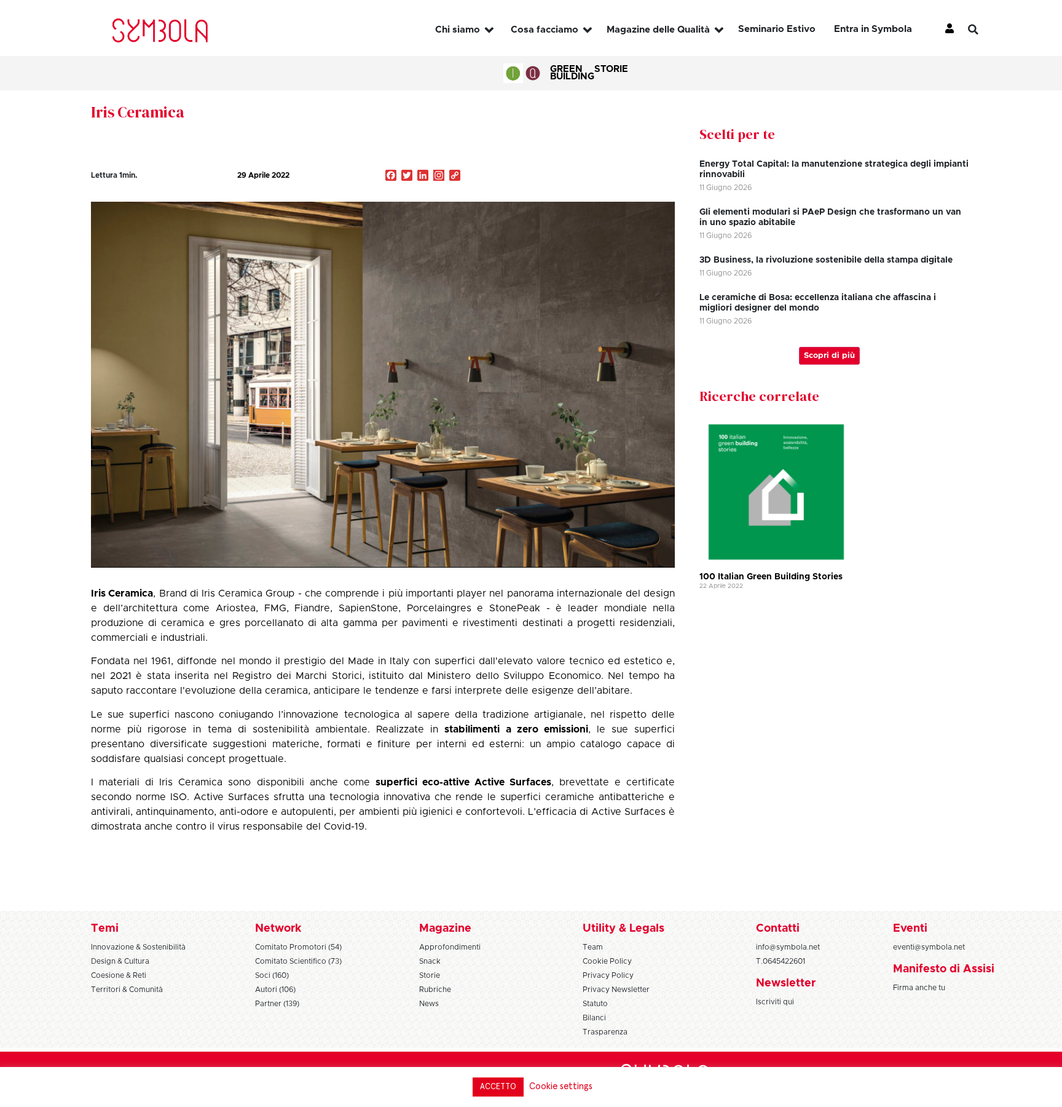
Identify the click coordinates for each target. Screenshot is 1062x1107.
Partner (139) (277, 1003)
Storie (611, 69)
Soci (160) (272, 975)
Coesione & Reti (118, 975)
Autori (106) (275, 989)
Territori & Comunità (127, 989)
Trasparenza (605, 1032)
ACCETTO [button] (498, 1087)
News (429, 1003)
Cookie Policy (607, 961)
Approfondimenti (450, 947)
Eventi (910, 928)
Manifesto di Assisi (943, 969)
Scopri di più (829, 356)
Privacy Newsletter (616, 989)
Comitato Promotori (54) (298, 947)
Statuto (595, 1003)
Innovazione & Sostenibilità (138, 947)
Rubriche (435, 989)
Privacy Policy (608, 975)
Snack (430, 961)
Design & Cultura (120, 961)
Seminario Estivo (777, 29)
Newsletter (786, 983)
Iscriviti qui (775, 1002)
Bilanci (594, 1018)
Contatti (778, 928)
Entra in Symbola (873, 29)
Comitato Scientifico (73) (298, 961)
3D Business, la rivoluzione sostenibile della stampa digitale (826, 260)
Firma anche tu (919, 987)
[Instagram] (439, 176)
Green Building (572, 73)
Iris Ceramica (137, 111)
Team (593, 947)
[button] (982, 29)
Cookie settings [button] (560, 1086)
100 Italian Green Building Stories (771, 577)
